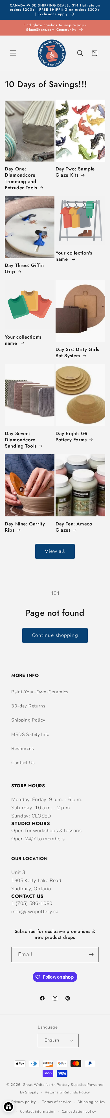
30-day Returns (28, 706)
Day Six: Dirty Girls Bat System (77, 352)
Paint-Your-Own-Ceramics (40, 692)
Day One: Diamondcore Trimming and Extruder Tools (21, 178)
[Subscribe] (91, 954)
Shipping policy (91, 1101)
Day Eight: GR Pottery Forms (72, 436)
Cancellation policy (79, 1111)
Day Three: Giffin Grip (24, 268)
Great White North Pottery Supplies (54, 1084)
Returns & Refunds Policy (67, 1092)
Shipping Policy (28, 720)
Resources (22, 749)
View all (55, 551)
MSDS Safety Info (30, 734)
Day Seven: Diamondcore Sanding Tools (21, 439)
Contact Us (23, 763)
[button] (13, 53)
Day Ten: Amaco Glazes (74, 527)
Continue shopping (55, 635)
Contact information (37, 1111)
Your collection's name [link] (74, 256)
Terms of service (56, 1101)
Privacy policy (23, 1101)
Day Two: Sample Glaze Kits (75, 172)
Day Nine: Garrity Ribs (25, 527)
